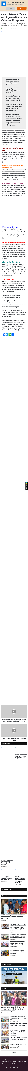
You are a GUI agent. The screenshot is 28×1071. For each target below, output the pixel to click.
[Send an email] (8, 30)
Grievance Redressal (6, 1065)
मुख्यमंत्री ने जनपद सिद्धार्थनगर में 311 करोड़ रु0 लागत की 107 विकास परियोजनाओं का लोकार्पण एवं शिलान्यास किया (17, 946)
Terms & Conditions (17, 1063)
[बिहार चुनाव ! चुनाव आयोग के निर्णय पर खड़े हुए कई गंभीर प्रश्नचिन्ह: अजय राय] (5, 1027)
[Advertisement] (14, 63)
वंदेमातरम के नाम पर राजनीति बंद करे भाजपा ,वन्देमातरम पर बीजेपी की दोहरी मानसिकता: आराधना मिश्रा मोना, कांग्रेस (12, 1011)
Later (15, 7)
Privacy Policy (9, 1063)
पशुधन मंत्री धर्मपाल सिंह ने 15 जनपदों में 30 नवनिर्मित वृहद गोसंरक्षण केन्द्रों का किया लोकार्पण (21, 759)
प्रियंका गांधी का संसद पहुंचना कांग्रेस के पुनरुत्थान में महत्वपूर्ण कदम (18, 1047)
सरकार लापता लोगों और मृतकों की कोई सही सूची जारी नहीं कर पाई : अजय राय (18, 1040)
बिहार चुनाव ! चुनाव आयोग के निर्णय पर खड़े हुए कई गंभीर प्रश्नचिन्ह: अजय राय (18, 1026)
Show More (14, 961)
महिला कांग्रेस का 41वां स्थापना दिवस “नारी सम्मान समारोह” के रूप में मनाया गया (18, 1020)
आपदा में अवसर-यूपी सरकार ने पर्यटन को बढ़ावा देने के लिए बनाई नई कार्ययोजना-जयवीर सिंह (7, 864)
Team (21, 1065)
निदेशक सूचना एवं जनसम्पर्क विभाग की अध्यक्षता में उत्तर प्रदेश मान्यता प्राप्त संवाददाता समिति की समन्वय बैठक (18, 938)
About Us (4, 1063)
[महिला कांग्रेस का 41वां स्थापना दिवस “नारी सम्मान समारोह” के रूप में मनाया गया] (5, 1020)
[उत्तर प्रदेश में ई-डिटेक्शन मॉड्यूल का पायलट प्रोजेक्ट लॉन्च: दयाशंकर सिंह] (7, 873)
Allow (23, 7)
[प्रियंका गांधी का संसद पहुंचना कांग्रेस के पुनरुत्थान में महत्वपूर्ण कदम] (5, 1048)
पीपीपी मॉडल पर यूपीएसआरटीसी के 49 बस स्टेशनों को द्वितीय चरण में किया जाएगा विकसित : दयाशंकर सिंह (20, 881)
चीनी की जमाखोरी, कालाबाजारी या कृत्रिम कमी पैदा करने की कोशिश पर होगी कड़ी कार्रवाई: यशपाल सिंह (13, 919)
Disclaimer (24, 1063)
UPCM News (5, 30)
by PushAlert (4, 9)
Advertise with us (15, 1065)
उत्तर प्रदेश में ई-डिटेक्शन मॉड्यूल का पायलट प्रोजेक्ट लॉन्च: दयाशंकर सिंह (6, 880)
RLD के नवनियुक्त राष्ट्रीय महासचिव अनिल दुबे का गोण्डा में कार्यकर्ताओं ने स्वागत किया (18, 1033)
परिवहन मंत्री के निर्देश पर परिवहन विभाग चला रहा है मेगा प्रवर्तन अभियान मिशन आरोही (18, 953)
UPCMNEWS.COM (22, 1061)
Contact (24, 1065)
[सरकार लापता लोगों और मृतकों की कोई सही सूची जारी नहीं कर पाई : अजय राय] (5, 1041)
